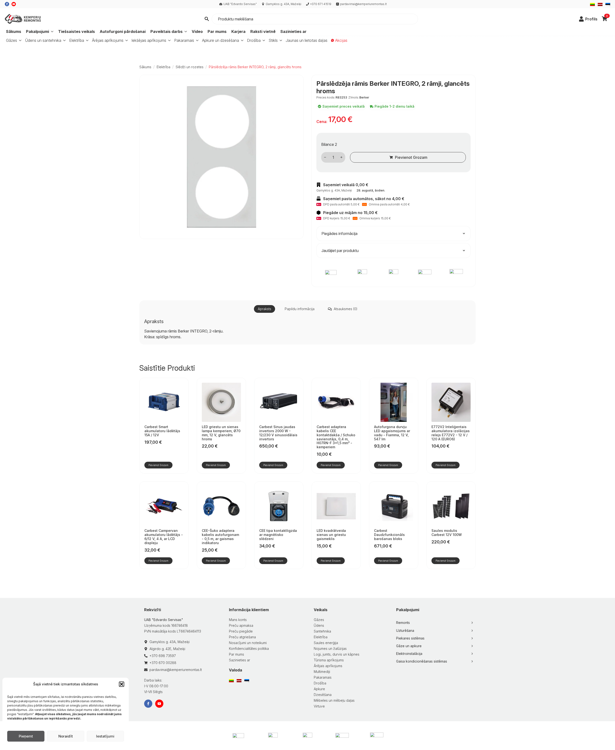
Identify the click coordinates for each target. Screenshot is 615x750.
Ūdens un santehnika (43, 40)
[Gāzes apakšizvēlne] (19, 40)
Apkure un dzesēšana (220, 40)
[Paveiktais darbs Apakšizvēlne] (185, 31)
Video (197, 31)
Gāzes (11, 40)
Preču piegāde (241, 631)
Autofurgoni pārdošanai (123, 31)
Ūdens (319, 625)
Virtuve (319, 706)
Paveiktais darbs (166, 31)
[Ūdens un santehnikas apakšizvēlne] (63, 40)
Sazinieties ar (293, 31)
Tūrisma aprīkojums (329, 660)
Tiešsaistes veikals (76, 31)
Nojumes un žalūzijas (330, 648)
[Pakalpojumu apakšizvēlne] (52, 31)
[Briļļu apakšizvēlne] (280, 40)
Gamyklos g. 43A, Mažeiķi (283, 4)
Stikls (273, 40)
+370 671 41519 (320, 4)
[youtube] (14, 4)
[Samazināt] (325, 157)
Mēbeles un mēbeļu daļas (334, 700)
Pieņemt (26, 736)
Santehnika (322, 631)
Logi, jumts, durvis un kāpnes (336, 654)
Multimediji (322, 672)
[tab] (264, 309)
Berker (364, 97)
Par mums (217, 31)
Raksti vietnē (263, 31)
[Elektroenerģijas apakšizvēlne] (86, 40)
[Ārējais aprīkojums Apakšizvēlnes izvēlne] (125, 40)
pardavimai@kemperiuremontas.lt (363, 4)
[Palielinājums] (341, 157)
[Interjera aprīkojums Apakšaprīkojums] (168, 40)
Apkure (319, 689)
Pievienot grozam (411, 157)
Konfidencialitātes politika (249, 648)
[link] (581, 19)
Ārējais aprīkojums (107, 40)
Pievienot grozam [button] (158, 465)
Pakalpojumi (37, 31)
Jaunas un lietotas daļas (306, 40)
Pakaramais (184, 40)
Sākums (13, 31)
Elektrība (76, 40)
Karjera (238, 31)
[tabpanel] (307, 329)
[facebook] (7, 4)
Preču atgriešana (242, 637)
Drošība (254, 40)
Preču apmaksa (241, 625)
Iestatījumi (105, 736)
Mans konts (238, 620)
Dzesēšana (323, 695)
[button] (121, 684)
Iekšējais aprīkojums (148, 40)
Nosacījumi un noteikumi (248, 643)
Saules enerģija (326, 643)
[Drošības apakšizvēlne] (263, 40)
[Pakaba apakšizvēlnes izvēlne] (196, 40)
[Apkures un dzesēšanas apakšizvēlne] (241, 40)
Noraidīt (65, 736)
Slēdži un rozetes (189, 67)
